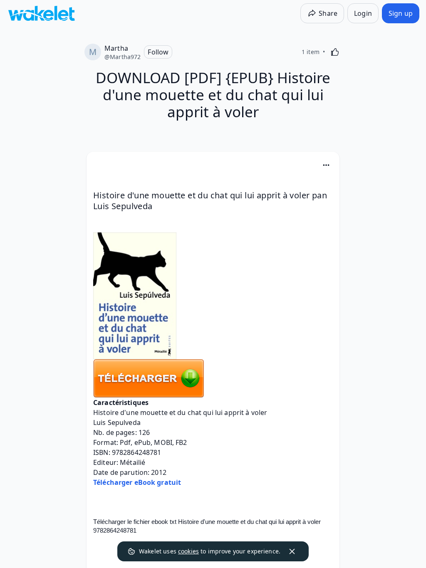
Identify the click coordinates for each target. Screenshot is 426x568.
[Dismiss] (292, 551)
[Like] (335, 52)
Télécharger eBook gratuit (137, 482)
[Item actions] (326, 165)
